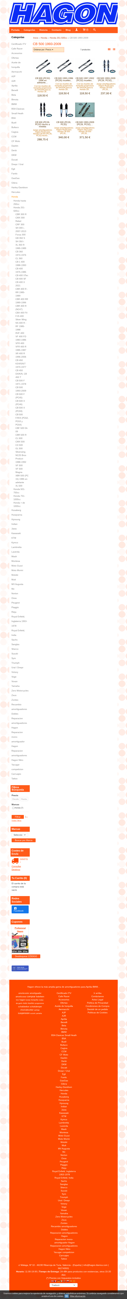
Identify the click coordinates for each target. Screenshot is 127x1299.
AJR (13, 81)
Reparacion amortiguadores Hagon (19, 723)
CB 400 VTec (21, 275)
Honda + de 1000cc (19, 504)
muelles (31, 1003)
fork (17, 1000)
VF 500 (19, 465)
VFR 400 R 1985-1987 (20, 348)
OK (66, 1296)
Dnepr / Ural (17, 164)
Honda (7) (19, 808)
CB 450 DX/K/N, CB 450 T (21, 373)
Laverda (15, 552)
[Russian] (68, 1281)
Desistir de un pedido (97, 1009)
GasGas (15, 178)
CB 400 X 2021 (20, 284)
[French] (55, 1281)
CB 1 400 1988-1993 (20, 263)
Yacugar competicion (17, 767)
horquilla (34, 1000)
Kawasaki (16, 533)
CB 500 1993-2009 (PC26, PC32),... (106, 79)
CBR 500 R (20, 435)
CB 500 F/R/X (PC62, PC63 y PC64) (21, 419)
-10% (23, 940)
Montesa (15, 561)
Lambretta (16, 547)
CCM (13, 136)
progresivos (39, 1003)
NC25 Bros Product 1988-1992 (20, 458)
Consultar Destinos (16, 868)
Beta (13, 95)
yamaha (39, 1013)
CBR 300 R (20, 214)
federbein (40, 996)
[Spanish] (71, 1281)
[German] (58, 1281)
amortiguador (35, 993)
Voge (13, 676)
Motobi (14, 575)
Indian (14, 524)
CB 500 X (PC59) (20, 409)
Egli (13, 169)
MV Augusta (17, 584)
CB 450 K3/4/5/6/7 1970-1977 (20, 363)
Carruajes (16, 774)
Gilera (14, 183)
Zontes (14, 700)
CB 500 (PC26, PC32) (63, 123)
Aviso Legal (97, 999)
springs (37, 1010)
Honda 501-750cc (19, 491)
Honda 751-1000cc (19, 498)
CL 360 (18, 258)
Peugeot (15, 602)
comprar (31, 996)
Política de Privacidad (97, 1003)
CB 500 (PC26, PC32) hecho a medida (42, 124)
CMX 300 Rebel (20, 219)
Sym (13, 658)
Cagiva (14, 132)
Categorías (29, 30)
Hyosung (15, 519)
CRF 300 (19, 224)
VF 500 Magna (19, 470)
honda (28, 1000)
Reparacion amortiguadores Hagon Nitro (19, 755)
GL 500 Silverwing (20, 450)
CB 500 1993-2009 (20, 389)
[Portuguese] (65, 1281)
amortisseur (21, 996)
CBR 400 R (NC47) (20, 308)
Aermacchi (16, 71)
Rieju (13, 612)
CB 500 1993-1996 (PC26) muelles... (64, 79)
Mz (12, 589)
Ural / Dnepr (17, 667)
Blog (68, 30)
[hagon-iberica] (63, 13)
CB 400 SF (20, 279)
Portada (15, 30)
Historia (43, 30)
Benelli (14, 90)
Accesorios (16, 53)
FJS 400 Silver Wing (20, 318)
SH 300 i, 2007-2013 (20, 229)
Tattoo (14, 778)
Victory (14, 672)
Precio (15, 795)
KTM (13, 538)
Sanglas (15, 644)
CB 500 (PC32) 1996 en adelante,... (42, 80)
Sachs (14, 639)
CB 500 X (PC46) (20, 403)
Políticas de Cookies (97, 1012)
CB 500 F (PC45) (20, 396)
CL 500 (18, 438)
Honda (14, 196)
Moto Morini (17, 570)
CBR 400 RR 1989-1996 (21, 301)
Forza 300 (20, 234)
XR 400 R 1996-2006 (20, 355)
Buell (13, 122)
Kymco (14, 542)
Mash (14, 556)
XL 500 (18, 486)
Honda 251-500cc (19, 209)
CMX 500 (20, 441)
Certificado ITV (18, 44)
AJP (13, 76)
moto (25, 1003)
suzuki (32, 1013)
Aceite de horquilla (16, 64)
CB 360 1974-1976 (20, 253)
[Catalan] (74, 1281)
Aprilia (14, 85)
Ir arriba (97, 993)
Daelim (14, 146)
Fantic (14, 173)
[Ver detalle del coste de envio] (16, 861)
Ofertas (15, 58)
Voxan (14, 681)
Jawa (14, 528)
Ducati (14, 159)
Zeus (13, 695)
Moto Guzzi (17, 565)
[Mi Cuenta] (76, 30)
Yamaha (15, 686)
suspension (24, 1013)
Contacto (56, 30)
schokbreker (23, 1006)
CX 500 (19, 445)
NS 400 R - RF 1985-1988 (20, 326)
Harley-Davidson (19, 187)
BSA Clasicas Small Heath (17, 111)
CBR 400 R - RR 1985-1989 (21, 292)
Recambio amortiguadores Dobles (19, 709)
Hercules (15, 192)
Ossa (14, 598)
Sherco (14, 649)
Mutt (13, 579)
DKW (13, 155)
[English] (52, 1281)
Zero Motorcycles (19, 690)
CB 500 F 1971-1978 (20, 382)
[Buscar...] (94, 30)
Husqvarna (16, 515)
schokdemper (36, 1006)
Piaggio (15, 607)
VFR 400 (19, 343)
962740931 (63, 1268)
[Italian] (61, 1281)
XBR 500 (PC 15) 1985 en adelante (21, 479)
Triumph (15, 663)
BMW (14, 104)
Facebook (19, 911)
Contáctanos (97, 996)
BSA (13, 118)
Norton (14, 593)
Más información (77, 1296)
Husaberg (16, 510)
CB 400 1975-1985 (20, 270)
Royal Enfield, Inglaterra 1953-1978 (19, 621)
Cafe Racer (17, 48)
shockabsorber (26, 1010)
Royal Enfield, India (18, 632)
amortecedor (23, 993)
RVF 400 (19, 333)
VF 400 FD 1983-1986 (20, 338)
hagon (22, 1000)
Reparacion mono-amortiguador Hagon (18, 739)
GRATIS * (24, 861)
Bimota (14, 99)
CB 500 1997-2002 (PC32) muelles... (85, 79)
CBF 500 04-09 (21, 430)
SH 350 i (19, 241)
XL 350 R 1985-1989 (20, 246)
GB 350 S (20, 238)
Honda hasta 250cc (19, 202)
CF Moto (15, 141)
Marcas (15, 804)
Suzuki (14, 653)
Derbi (14, 150)
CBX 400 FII (21, 312)
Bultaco (15, 127)
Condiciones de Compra (97, 1006)
